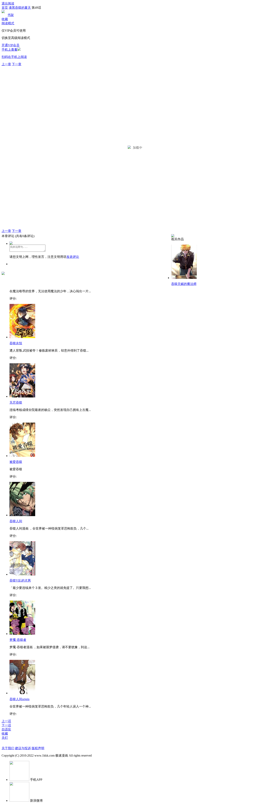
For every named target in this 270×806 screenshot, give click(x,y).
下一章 (16, 64)
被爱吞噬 (15, 462)
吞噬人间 (15, 521)
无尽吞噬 (15, 402)
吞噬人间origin (19, 699)
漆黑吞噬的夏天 (20, 7)
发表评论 (72, 256)
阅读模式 (8, 23)
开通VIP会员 (10, 45)
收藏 (5, 19)
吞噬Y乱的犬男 (20, 580)
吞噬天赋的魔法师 (183, 284)
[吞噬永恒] (22, 337)
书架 (11, 15)
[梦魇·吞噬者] (22, 633)
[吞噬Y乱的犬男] (22, 574)
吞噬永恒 (15, 343)
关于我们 (8, 748)
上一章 (6, 64)
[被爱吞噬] (22, 455)
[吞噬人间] (22, 515)
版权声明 (38, 748)
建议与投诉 (23, 748)
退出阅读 (8, 3)
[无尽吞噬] (22, 396)
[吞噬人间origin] (22, 693)
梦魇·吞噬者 (17, 639)
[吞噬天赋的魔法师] (184, 277)
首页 (5, 7)
